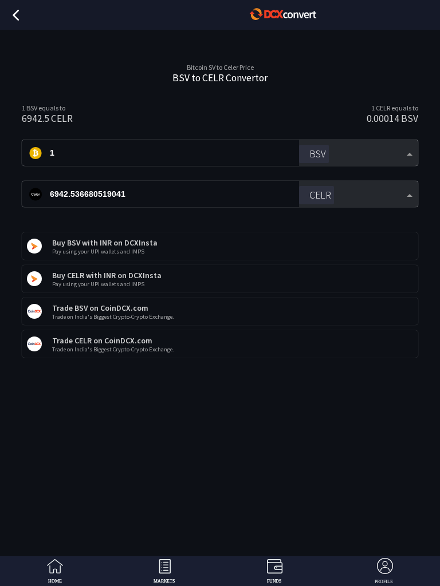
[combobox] (358, 153)
